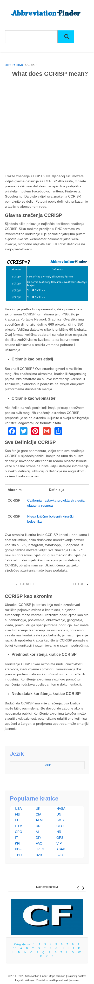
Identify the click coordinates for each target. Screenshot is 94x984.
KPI (17, 843)
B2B (39, 855)
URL (39, 826)
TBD (18, 855)
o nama (74, 980)
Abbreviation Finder (36, 976)
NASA (60, 808)
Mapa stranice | (58, 976)
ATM (39, 820)
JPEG (40, 849)
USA (18, 808)
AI (37, 832)
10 (14, 948)
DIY (38, 837)
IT (16, 837)
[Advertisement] (47, 126)
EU (17, 820)
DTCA (78, 584)
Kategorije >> (22, 944)
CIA (38, 814)
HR (58, 832)
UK (38, 808)
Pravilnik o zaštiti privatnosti (52, 980)
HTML (19, 826)
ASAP (60, 849)
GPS (59, 837)
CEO (60, 826)
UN (58, 814)
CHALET (27, 584)
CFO (18, 832)
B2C (59, 855)
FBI (17, 814)
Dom (8, 65)
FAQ (39, 843)
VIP (59, 843)
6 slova (18, 65)
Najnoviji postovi (47, 887)
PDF (18, 849)
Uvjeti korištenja (24, 980)
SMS (60, 820)
